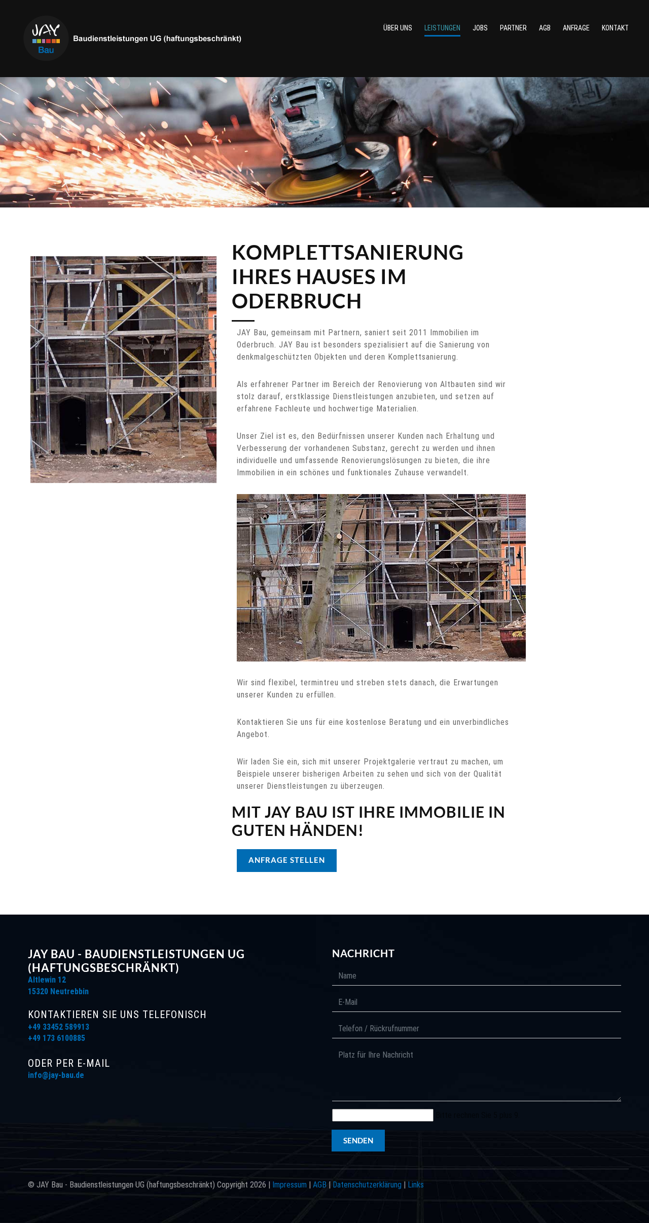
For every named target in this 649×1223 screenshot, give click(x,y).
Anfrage (576, 28)
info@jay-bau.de (56, 1075)
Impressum (289, 1185)
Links (416, 1185)
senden (358, 1140)
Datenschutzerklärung (367, 1185)
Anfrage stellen (286, 859)
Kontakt (615, 28)
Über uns (397, 28)
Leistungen (442, 28)
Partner (513, 28)
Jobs (480, 28)
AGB (545, 28)
